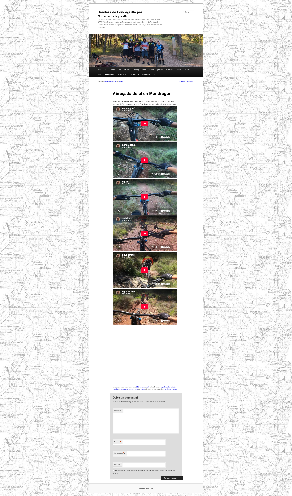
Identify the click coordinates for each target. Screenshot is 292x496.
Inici (99, 70)
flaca (99, 74)
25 (154, 74)
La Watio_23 (135, 74)
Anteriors (181, 81)
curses (151, 70)
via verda (187, 70)
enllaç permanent (171, 389)
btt (120, 70)
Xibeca (113, 70)
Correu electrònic (119, 453)
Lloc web (117, 464)
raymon (142, 387)
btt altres (127, 70)
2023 (137, 387)
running (136, 70)
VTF (106, 70)
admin (121, 81)
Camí (144, 70)
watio (147, 387)
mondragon (130, 389)
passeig (160, 70)
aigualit (163, 387)
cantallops (116, 389)
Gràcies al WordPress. (146, 488)
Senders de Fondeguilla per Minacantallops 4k (120, 13)
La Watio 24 (146, 74)
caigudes (173, 387)
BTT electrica (109, 74)
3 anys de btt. (122, 74)
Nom (117, 442)
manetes (123, 389)
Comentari (118, 410)
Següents (190, 81)
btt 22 (179, 70)
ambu (168, 387)
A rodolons (169, 70)
